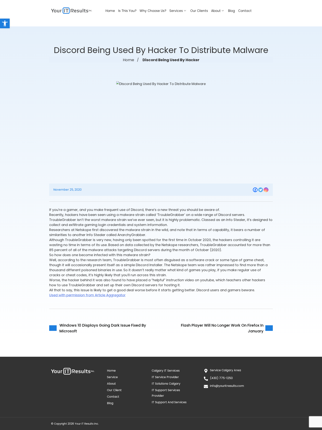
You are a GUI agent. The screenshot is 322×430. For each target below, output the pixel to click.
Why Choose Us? (153, 11)
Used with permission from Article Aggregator (87, 295)
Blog (231, 11)
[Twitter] (260, 189)
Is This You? (127, 11)
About (216, 11)
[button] (5, 23)
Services (176, 11)
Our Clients (199, 11)
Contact (245, 11)
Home (110, 11)
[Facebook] (255, 189)
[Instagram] (266, 189)
